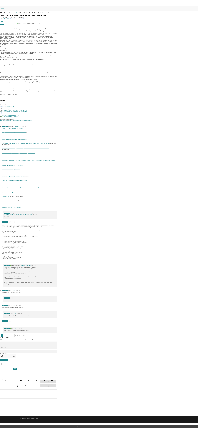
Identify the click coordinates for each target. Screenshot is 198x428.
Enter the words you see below (4, 353)
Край (24, 335)
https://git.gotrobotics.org (19, 156)
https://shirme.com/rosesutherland (7, 169)
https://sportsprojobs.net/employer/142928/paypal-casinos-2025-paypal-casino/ (18, 214)
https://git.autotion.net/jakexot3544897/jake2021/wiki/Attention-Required (13, 184)
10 (19, 335)
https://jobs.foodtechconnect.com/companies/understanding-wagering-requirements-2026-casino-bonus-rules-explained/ (21, 187)
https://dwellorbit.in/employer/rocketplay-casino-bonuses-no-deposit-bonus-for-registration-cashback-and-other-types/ (21, 160)
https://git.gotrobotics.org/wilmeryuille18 (8, 156)
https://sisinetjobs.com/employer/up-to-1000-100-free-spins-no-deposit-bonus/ (14, 203)
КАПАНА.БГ (2, 368)
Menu (0, 15)
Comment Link (5, 126)
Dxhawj (14, 305)
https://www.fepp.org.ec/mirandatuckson (8, 139)
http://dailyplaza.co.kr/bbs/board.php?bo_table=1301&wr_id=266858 (13, 176)
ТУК (22, 37)
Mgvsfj (14, 290)
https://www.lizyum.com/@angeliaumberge (9, 172)
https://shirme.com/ (17, 169)
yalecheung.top (18, 126)
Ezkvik (13, 320)
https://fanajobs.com (20, 128)
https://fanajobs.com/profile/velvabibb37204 (9, 128)
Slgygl (15, 328)
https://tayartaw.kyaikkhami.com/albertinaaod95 (10, 200)
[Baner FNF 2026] (4, 363)
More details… (117, 426)
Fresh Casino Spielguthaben (26, 265)
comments (21, 17)
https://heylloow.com (18, 207)
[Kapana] (2, 8)
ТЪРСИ (15, 368)
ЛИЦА (2, 24)
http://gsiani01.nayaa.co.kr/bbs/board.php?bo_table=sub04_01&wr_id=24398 (14, 132)
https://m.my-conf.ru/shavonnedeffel (8, 192)
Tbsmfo (15, 313)
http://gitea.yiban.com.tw (6, 196)
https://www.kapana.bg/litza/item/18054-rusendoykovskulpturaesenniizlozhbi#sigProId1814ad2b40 (16, 120)
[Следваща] (21, 335)
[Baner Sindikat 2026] (5, 364)
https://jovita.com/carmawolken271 (7, 165)
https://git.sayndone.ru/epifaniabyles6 (8, 180)
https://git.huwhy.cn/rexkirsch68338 (7, 135)
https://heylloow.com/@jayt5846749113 (8, 207)
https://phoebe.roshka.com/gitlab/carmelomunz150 (10, 153)
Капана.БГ (6, 17)
